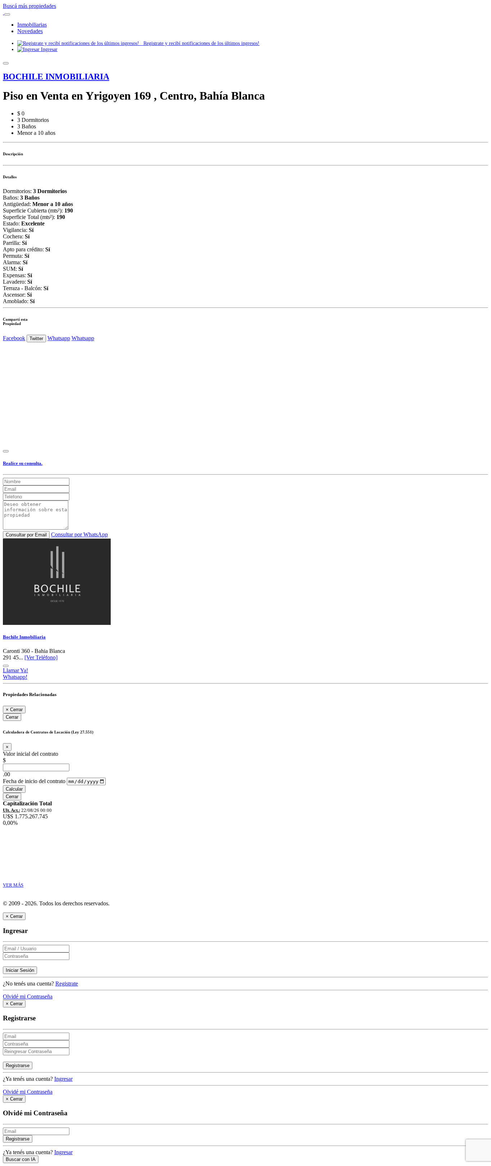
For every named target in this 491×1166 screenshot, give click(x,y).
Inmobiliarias (32, 25)
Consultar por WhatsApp (79, 534)
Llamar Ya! (15, 670)
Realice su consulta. (22, 463)
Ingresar (49, 49)
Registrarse (17, 1065)
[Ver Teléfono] (41, 657)
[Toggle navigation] (7, 14)
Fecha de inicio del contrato (34, 781)
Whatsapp (58, 338)
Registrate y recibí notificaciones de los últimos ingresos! (199, 43)
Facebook (14, 338)
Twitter (36, 338)
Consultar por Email (26, 535)
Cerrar (12, 717)
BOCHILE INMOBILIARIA (56, 76)
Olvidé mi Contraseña (27, 996)
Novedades (30, 31)
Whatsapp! (15, 677)
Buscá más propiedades (29, 6)
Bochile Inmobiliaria (24, 637)
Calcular (14, 789)
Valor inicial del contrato (30, 754)
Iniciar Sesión (20, 970)
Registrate (66, 983)
